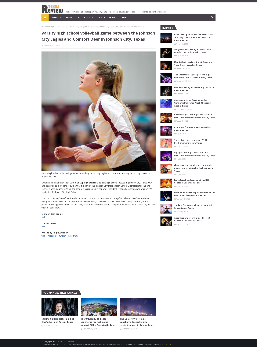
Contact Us (166, 344)
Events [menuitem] (101, 17)
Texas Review (68, 341)
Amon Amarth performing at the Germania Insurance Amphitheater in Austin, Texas (192, 103)
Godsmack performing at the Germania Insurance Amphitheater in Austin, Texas (194, 116)
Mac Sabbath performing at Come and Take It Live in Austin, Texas (193, 63)
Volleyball (52, 26)
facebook (52, 235)
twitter (62, 235)
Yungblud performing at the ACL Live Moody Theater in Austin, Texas (192, 51)
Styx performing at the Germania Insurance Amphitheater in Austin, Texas (194, 154)
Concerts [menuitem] (56, 17)
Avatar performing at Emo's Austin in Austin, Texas (192, 129)
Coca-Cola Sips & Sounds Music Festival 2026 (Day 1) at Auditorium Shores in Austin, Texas (193, 37)
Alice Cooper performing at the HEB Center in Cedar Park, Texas (192, 219)
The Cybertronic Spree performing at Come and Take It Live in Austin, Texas (193, 76)
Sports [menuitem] (69, 17)
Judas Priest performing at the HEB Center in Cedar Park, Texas (191, 181)
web (43, 217)
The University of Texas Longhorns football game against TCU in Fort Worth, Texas (98, 321)
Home (44, 26)
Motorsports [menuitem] (85, 17)
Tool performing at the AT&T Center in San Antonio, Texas (193, 207)
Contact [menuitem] (124, 17)
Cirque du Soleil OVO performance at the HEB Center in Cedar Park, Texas (194, 194)
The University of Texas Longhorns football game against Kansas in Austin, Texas (137, 321)
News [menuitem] (112, 17)
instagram (73, 235)
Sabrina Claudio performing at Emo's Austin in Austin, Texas (57, 320)
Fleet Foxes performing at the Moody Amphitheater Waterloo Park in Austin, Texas (193, 168)
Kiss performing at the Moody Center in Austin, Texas (194, 89)
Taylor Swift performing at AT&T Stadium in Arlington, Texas (190, 141)
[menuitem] (45, 17)
